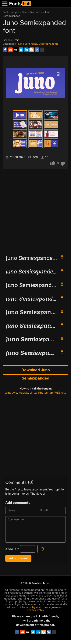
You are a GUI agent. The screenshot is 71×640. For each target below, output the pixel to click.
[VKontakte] (37, 49)
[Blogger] (31, 49)
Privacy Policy (35, 610)
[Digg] (15, 49)
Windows (11, 392)
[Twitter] (21, 49)
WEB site (60, 392)
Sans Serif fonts (27, 43)
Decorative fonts (48, 43)
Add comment (18, 558)
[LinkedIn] (26, 49)
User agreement (52, 607)
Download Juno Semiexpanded (35, 371)
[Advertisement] (35, 210)
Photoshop (45, 392)
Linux (33, 392)
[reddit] (10, 49)
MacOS (23, 392)
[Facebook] (5, 49)
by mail (36, 607)
